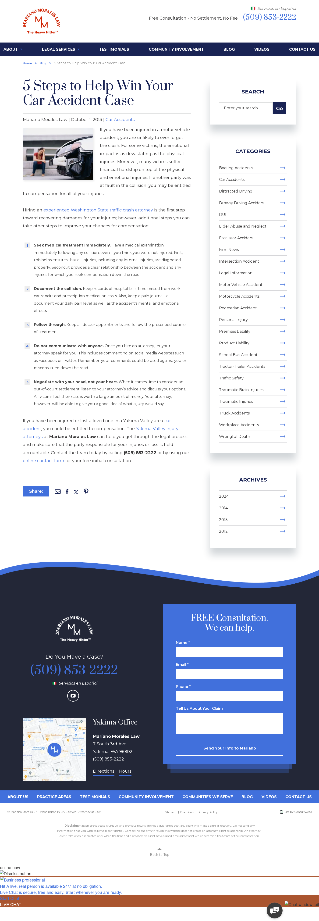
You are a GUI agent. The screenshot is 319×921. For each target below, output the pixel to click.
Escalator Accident (236, 238)
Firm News (229, 249)
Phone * (183, 686)
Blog (229, 49)
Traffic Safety (231, 378)
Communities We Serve (207, 797)
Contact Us (302, 49)
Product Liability (234, 343)
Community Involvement (176, 49)
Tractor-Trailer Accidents (242, 366)
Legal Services (59, 49)
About (11, 49)
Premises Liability (234, 331)
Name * (183, 642)
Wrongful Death (234, 436)
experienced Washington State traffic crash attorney (98, 210)
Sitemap (170, 812)
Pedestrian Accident (238, 308)
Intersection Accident (239, 261)
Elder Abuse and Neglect (242, 226)
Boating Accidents (236, 168)
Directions (103, 771)
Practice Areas (54, 797)
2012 (223, 531)
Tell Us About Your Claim (199, 708)
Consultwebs (303, 812)
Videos (261, 49)
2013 (223, 520)
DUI (222, 214)
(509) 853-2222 (74, 670)
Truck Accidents (234, 413)
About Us (17, 797)
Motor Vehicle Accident (240, 284)
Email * (182, 664)
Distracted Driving (235, 191)
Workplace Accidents (239, 425)
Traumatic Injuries (236, 401)
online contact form (43, 460)
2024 (224, 496)
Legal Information (235, 273)
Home (27, 63)
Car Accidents (120, 119)
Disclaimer (187, 812)
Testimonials (114, 49)
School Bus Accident (238, 355)
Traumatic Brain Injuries (241, 390)
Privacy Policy (208, 812)
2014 (223, 508)
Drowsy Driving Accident (242, 203)
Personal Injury (233, 320)
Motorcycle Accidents (239, 296)
